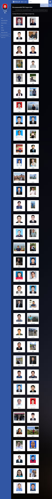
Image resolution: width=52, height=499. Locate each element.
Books (2, 25)
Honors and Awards (4, 32)
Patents (2, 27)
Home (2, 18)
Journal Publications (4, 20)
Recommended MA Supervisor (5, 35)
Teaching (2, 30)
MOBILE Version (3, 37)
